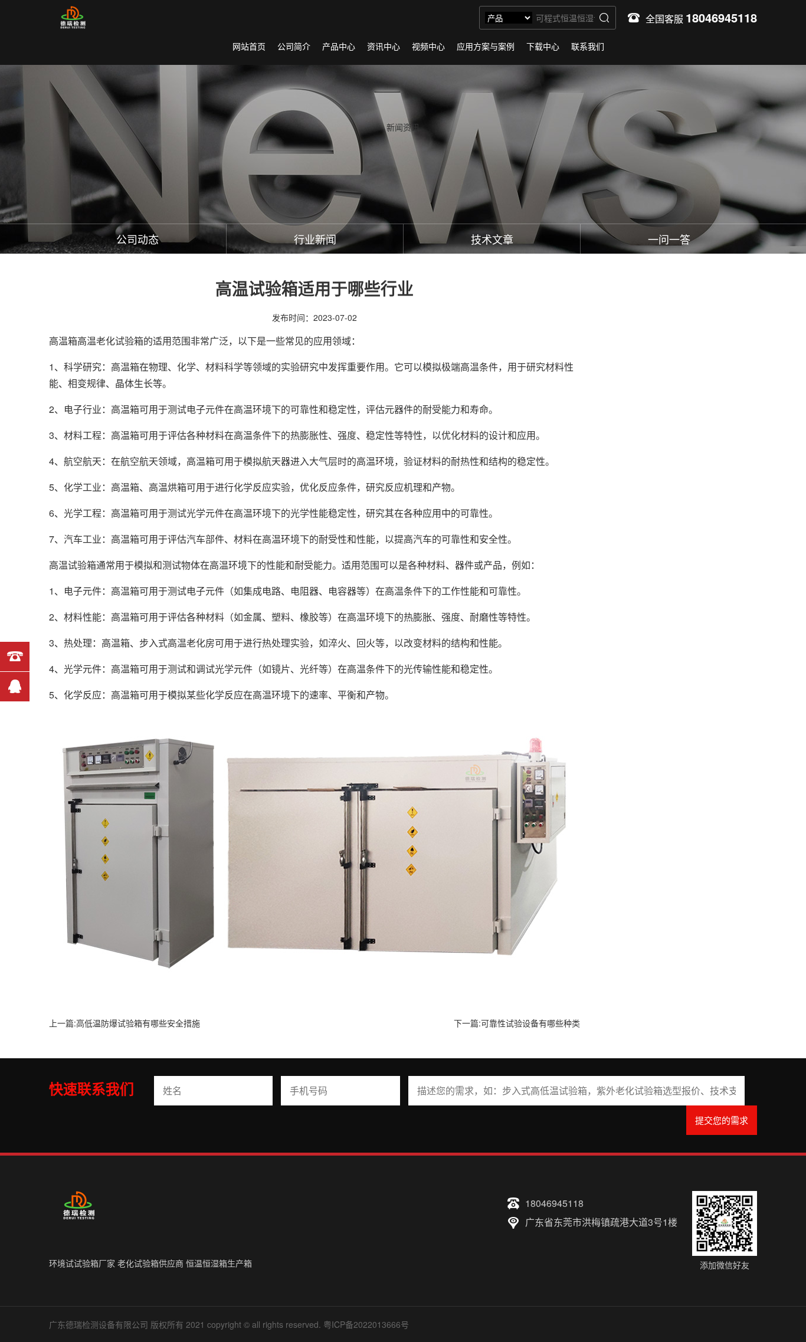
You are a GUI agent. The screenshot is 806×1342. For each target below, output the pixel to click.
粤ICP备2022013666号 (366, 1324)
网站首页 (249, 46)
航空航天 (82, 461)
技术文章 (492, 239)
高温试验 (68, 565)
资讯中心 (383, 46)
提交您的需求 (721, 1120)
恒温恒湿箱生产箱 (219, 1263)
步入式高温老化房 (177, 642)
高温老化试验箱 (110, 340)
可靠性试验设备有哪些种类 (530, 1023)
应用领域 (332, 340)
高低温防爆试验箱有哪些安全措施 (138, 1023)
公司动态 (137, 239)
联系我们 (587, 46)
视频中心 (428, 46)
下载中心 (542, 46)
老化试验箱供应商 (150, 1263)
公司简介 (293, 46)
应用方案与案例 (486, 46)
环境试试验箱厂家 (82, 1263)
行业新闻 (315, 239)
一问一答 (669, 239)
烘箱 (177, 487)
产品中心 (338, 46)
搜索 (604, 17)
